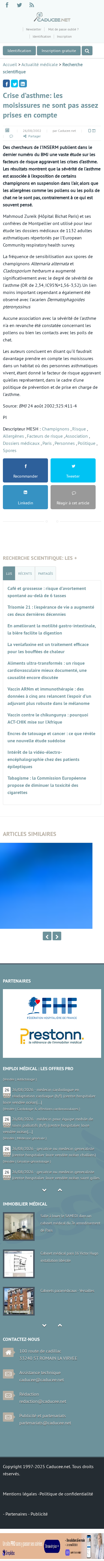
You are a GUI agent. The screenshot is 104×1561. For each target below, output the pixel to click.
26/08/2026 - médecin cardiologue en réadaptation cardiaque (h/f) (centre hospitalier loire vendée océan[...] (49, 1086)
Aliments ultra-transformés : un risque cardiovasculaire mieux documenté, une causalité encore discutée (47, 670)
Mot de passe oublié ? (63, 29)
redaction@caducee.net (42, 1401)
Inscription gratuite (59, 50)
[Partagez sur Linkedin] (23, 83)
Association (76, 436)
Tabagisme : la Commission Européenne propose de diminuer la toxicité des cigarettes (47, 785)
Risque (79, 429)
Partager (34, 136)
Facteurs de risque (45, 436)
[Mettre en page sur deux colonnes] (93, 130)
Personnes (65, 443)
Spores (9, 450)
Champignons (55, 429)
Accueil (10, 64)
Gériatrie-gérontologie (33, 1151)
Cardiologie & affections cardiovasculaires (47, 1099)
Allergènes (13, 436)
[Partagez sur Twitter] (14, 83)
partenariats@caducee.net (45, 1423)
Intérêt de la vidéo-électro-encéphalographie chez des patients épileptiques (43, 759)
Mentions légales (20, 1494)
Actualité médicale (39, 64)
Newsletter (33, 29)
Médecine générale (31, 1128)
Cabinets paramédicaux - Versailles (67, 1290)
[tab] (9, 573)
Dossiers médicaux (21, 443)
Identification (42, 36)
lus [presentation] (9, 573)
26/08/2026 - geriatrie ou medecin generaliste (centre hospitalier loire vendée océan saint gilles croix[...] (51, 1168)
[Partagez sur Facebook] (6, 83)
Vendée (9, 1099)
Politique (86, 443)
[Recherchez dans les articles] (87, 50)
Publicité (39, 1514)
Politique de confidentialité (66, 1494)
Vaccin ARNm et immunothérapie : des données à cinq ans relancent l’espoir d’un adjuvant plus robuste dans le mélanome (49, 696)
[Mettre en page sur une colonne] (89, 130)
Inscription (64, 36)
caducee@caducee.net (41, 1380)
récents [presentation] (25, 573)
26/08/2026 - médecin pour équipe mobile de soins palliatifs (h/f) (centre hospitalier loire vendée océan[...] (48, 1115)
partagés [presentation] (45, 573)
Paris (47, 443)
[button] (11, 136)
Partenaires (16, 1514)
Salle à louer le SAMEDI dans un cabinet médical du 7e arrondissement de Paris (70, 1223)
